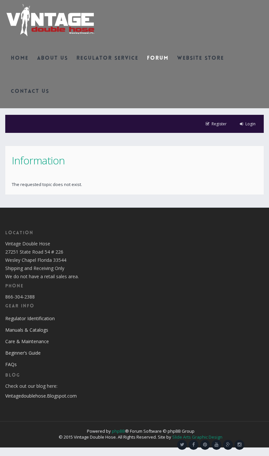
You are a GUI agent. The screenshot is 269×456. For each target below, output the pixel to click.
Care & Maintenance (27, 341)
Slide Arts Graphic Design (197, 437)
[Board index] (50, 19)
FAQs (11, 364)
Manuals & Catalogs (26, 330)
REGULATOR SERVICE (107, 58)
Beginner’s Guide (23, 353)
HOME (20, 58)
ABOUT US (52, 58)
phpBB (118, 431)
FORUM (158, 58)
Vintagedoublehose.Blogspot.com (41, 396)
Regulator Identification (30, 318)
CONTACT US (30, 91)
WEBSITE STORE (200, 58)
